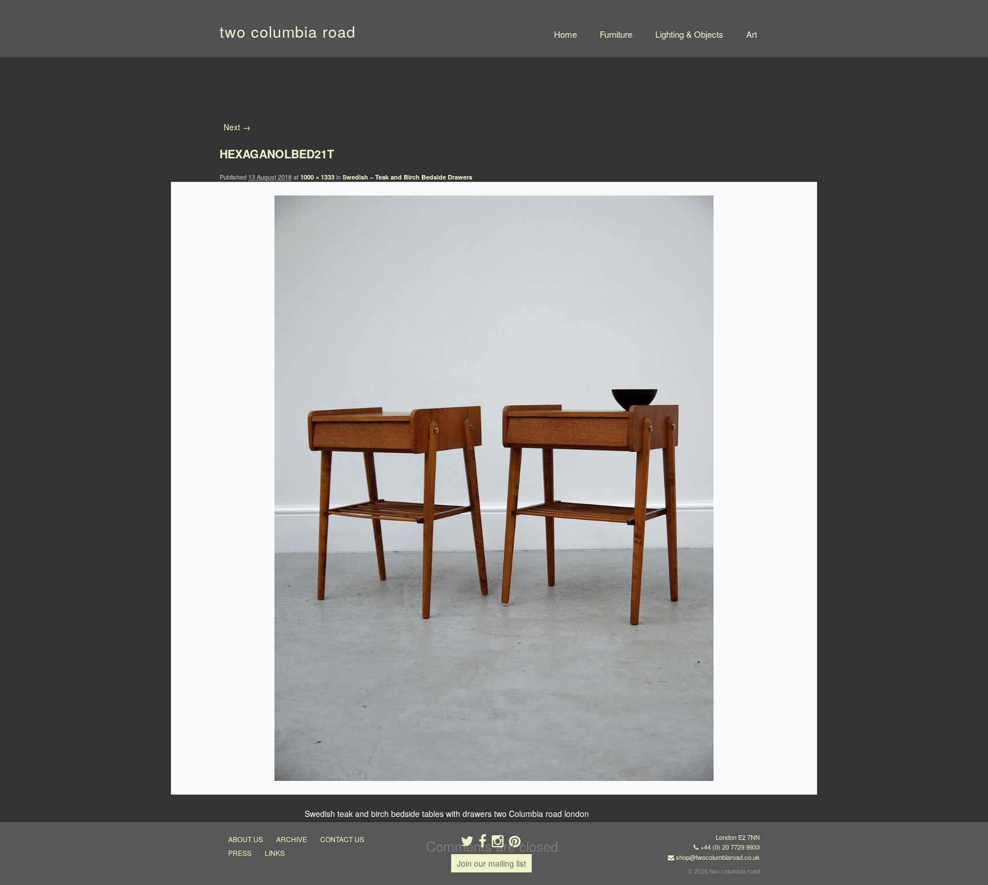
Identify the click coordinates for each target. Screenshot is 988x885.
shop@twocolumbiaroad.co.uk (718, 857)
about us (245, 839)
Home (565, 34)
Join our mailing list (491, 863)
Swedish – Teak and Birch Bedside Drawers (407, 177)
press (240, 853)
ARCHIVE (291, 839)
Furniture (616, 34)
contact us (342, 839)
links (275, 853)
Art (751, 34)
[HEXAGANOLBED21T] (494, 488)
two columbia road (288, 31)
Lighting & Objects (689, 34)
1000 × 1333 (317, 177)
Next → (237, 127)
